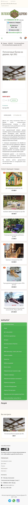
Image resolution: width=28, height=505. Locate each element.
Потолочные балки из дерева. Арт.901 (14, 433)
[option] (14, 428)
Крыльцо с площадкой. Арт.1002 (14, 260)
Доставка (3, 463)
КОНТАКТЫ (13, 1)
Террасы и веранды (9, 374)
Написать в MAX (15, 30)
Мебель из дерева (8, 363)
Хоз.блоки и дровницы (9, 336)
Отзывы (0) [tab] (17, 115)
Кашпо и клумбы (8, 355)
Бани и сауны (7, 367)
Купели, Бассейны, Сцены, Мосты (12, 398)
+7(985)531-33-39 (12, 20)
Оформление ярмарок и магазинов (13, 378)
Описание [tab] (7, 115)
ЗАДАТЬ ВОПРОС (5, 5)
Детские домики (8, 332)
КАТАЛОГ (10, 43)
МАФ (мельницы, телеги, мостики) (12, 351)
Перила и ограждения (9, 382)
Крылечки (6, 359)
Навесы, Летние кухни (9, 390)
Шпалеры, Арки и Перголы (10, 343)
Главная (5, 43)
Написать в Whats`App (14, 26)
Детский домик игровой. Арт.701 (14, 188)
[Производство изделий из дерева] (14, 13)
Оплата (3, 466)
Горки (5, 328)
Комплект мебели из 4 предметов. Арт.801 (14, 211)
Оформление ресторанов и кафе (12, 371)
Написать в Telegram (15, 22)
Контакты (3, 471)
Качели (6, 347)
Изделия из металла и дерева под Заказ (14, 394)
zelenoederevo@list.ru (15, 32)
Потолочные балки (19, 43)
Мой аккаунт (5, 1)
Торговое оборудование (10, 386)
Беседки (6, 340)
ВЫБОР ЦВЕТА (6, 96)
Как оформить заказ (6, 461)
